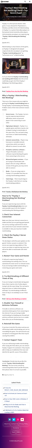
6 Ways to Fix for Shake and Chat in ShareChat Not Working (15, 405)
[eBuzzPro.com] (5, 1)
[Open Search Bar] (25, 1)
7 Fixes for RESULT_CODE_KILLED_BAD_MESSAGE (16, 389)
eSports (6, 375)
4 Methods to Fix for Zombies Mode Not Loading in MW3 (17, 411)
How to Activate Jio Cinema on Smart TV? (16, 394)
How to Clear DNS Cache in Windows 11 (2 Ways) (16, 400)
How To (11, 375)
